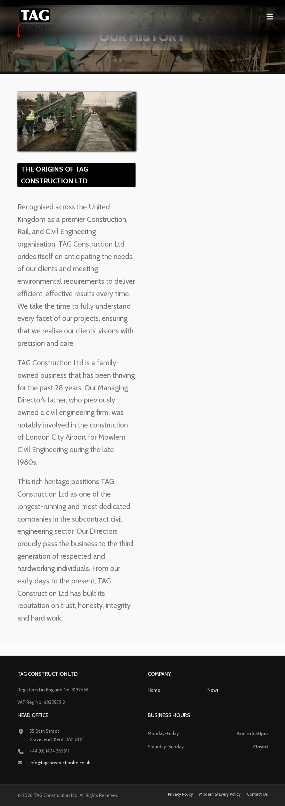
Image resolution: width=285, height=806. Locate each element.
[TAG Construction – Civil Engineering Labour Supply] (34, 22)
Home (154, 690)
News (213, 690)
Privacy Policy (180, 794)
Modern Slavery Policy (220, 794)
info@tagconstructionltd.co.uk (60, 762)
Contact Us (257, 794)
